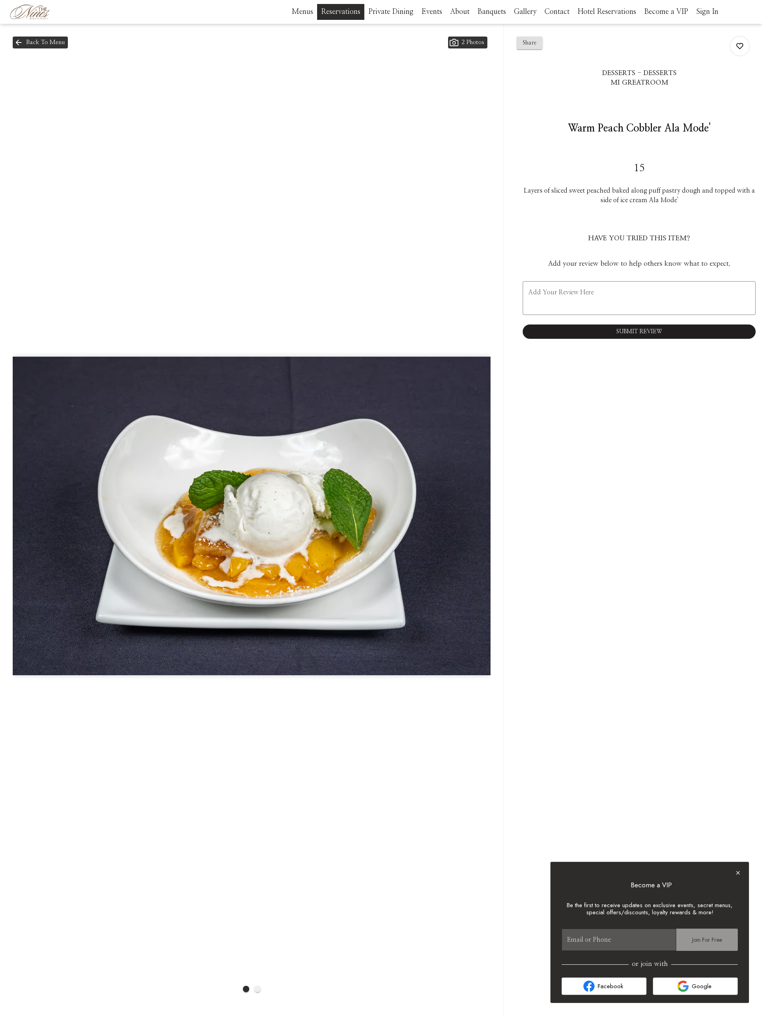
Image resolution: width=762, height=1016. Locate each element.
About (460, 11)
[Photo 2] (257, 989)
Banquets (491, 11)
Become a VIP (666, 11)
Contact (557, 11)
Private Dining (391, 11)
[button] (40, 42)
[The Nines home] (42, 12)
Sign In (707, 11)
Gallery (525, 11)
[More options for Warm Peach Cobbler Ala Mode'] (739, 46)
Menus (302, 11)
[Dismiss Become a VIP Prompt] (738, 873)
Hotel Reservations (606, 11)
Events (431, 11)
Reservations (340, 11)
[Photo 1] (246, 989)
